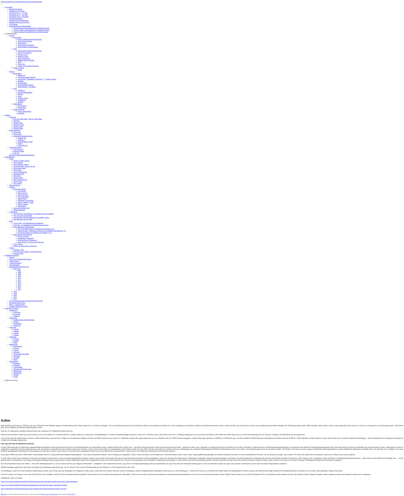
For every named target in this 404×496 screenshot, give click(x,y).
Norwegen (17, 312)
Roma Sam (17, 132)
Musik (11, 159)
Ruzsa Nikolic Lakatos (21, 164)
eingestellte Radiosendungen (22, 136)
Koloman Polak (18, 174)
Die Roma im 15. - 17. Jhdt (18, 13)
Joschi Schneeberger (20, 172)
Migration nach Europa (17, 11)
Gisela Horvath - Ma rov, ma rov (24, 166)
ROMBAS (21, 90)
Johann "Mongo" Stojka (26, 202)
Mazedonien (17, 371)
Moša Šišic (17, 176)
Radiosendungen (14, 130)
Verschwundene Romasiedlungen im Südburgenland (30, 32)
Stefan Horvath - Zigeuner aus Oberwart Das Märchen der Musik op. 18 (42, 231)
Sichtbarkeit (22, 100)
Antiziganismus (14, 265)
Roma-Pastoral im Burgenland (28, 47)
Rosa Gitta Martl (23, 197)
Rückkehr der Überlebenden (18, 20)
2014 (19, 282)
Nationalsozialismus (16, 18)
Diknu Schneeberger (20, 180)
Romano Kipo (18, 126)
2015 (19, 284)
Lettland (16, 331)
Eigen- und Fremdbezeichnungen (20, 259)
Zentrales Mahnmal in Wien (18, 306)
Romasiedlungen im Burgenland (20, 26)
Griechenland (17, 367)
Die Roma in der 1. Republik (19, 17)
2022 (15, 299)
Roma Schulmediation (25, 92)
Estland (15, 329)
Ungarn (16, 350)
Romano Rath (18, 178)
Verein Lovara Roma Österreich (28, 66)
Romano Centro (23, 56)
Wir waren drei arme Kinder (22, 216)
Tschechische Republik (21, 354)
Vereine (11, 36)
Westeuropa (13, 318)
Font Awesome (53, 494)
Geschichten (13, 212)
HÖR (19, 62)
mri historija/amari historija (26, 77)
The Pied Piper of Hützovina (27, 240)
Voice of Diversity (24, 58)
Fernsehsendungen (15, 147)
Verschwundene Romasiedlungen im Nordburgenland (31, 28)
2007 (19, 270)
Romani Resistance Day (17, 303)
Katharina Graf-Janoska (25, 200)
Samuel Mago (22, 198)
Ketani (20, 70)
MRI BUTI (21, 75)
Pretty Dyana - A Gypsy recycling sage (31, 242)
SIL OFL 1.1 (72, 494)
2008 (19, 272)
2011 (19, 288)
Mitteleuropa (13, 344)
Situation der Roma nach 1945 (19, 22)
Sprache (12, 257)
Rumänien (16, 365)
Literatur (12, 187)
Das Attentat (13, 24)
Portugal (16, 339)
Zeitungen (12, 117)
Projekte (12, 72)
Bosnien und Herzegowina (22, 369)
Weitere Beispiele (19, 210)
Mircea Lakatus (23, 204)
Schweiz (16, 348)
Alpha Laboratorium (24, 111)
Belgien (16, 322)
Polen (15, 360)
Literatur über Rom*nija (21, 208)
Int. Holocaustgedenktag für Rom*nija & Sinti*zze (26, 301)
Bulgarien (16, 363)
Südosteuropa (13, 361)
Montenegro (17, 373)
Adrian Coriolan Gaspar (21, 161)
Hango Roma (22, 43)
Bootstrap (3, 494)
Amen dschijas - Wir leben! (27, 87)
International (17, 104)
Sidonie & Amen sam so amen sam (25, 246)
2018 (15, 291)
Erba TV (16, 153)
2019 (15, 293)
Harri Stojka (17, 170)
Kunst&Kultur (10, 157)
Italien (15, 342)
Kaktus (20, 144)
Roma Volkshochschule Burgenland (30, 39)
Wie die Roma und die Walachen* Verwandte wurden (31, 217)
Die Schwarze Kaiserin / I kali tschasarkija (27, 252)
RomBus (21, 81)
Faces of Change (23, 236)
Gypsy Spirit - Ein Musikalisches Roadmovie (28, 223)
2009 (19, 274)
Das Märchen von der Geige (22, 219)
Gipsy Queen (17, 244)
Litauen (16, 333)
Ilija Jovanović (22, 193)
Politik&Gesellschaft (12, 255)
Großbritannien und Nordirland (23, 320)
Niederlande (17, 324)
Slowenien (17, 356)
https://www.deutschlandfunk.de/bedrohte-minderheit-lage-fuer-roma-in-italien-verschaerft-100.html (34, 485)
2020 (15, 295)
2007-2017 (17, 269)
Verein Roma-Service (25, 41)
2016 (19, 286)
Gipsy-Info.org (23, 145)
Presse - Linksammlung (17, 305)
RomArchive (22, 108)
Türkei (15, 377)
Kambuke (21, 113)
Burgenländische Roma (25, 85)
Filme (11, 221)
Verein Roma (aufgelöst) (26, 45)
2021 (15, 297)
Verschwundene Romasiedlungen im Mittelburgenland (31, 30)
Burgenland (17, 37)
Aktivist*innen (14, 261)
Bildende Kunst (14, 185)
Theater (11, 248)
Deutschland (17, 346)
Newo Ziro (21, 64)
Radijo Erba (17, 134)
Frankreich (17, 325)
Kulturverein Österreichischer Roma (30, 51)
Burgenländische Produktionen (23, 227)
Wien (15, 49)
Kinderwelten (22, 83)
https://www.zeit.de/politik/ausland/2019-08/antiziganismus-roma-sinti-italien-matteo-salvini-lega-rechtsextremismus (39, 481)
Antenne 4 (21, 140)
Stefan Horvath (23, 195)
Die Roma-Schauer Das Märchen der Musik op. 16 (35, 233)
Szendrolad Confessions (26, 238)
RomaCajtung (18, 123)
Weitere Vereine (18, 68)
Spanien (16, 341)
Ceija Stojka (22, 191)
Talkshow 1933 (18, 250)
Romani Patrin (18, 128)
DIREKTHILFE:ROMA (26, 60)
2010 (19, 276)
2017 (19, 289)
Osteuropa (12, 327)
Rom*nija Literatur (19, 189)
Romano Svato (23, 54)
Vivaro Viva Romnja (24, 53)
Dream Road (22, 106)
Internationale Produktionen (22, 234)
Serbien (16, 375)
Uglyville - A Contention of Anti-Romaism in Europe (31, 225)
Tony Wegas (17, 183)
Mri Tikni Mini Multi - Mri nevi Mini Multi (27, 119)
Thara (20, 96)
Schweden (16, 314)
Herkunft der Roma (15, 9)
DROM (20, 94)
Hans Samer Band (19, 168)
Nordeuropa (13, 310)
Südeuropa (12, 337)
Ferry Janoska (18, 162)
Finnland (16, 316)
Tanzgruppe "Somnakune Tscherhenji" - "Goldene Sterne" (37, 79)
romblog (20, 102)
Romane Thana (23, 98)
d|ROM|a (16, 121)
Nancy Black (17, 181)
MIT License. (45, 494)
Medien (7, 115)
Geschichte (8, 7)
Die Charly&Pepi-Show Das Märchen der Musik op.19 (36, 229)
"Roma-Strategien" (15, 263)
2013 (19, 280)
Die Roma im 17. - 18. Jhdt (18, 15)
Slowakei (16, 352)
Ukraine (16, 335)
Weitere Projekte (18, 109)
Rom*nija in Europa (12, 308)
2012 (19, 278)
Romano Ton (22, 138)
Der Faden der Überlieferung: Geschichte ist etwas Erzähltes (33, 214)
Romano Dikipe (18, 151)
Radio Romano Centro (25, 142)
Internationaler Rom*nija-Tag (19, 267)
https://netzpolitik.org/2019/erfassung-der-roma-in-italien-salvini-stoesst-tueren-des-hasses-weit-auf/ (33, 489)
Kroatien (16, 358)
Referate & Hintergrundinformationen (21, 155)
